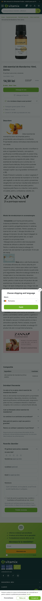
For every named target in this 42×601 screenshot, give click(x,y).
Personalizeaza (8, 598)
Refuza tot (22, 598)
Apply (21, 307)
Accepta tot (34, 598)
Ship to (6, 297)
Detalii (28, 594)
